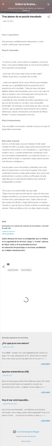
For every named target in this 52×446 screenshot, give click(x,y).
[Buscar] (48, 5)
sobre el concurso (8, 231)
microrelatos (26, 270)
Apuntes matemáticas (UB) (15, 371)
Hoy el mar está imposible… (16, 400)
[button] (48, 17)
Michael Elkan (32, 436)
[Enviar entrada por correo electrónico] (8, 265)
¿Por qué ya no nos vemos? (15, 343)
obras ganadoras (8, 234)
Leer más (45, 364)
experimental (13, 270)
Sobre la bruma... (26, 4)
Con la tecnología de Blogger (27, 432)
